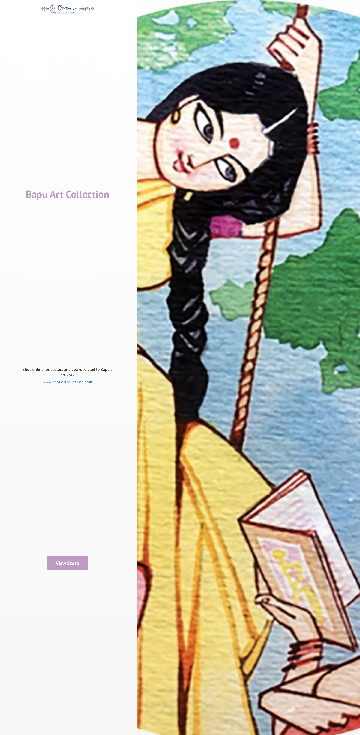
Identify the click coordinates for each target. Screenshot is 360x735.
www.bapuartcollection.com (67, 381)
